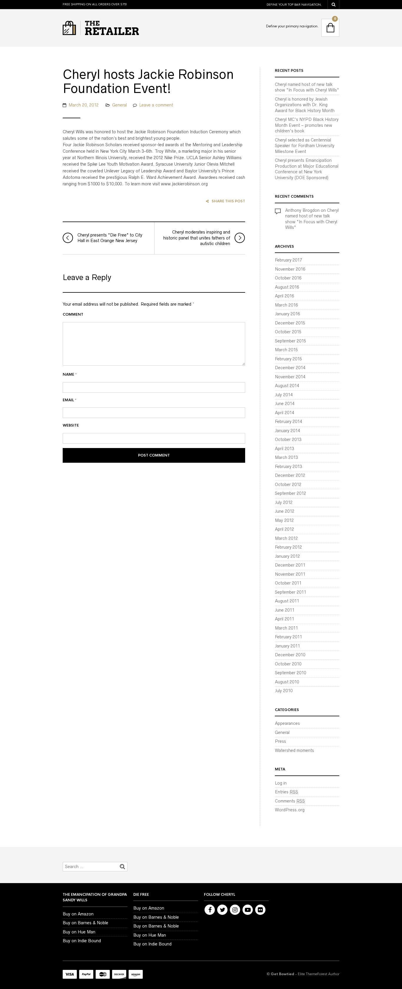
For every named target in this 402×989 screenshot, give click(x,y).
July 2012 (284, 502)
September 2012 (290, 493)
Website (71, 425)
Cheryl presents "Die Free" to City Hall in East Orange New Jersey (109, 238)
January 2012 (287, 556)
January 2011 (287, 646)
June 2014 (284, 403)
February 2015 (288, 359)
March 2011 (286, 628)
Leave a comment (156, 105)
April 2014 (284, 412)
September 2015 (290, 341)
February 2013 (288, 466)
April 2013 (284, 448)
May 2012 (284, 520)
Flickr (260, 909)
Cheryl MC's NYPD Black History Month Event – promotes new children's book (306, 125)
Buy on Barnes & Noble (85, 922)
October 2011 (288, 583)
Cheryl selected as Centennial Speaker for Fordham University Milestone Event (305, 146)
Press (280, 741)
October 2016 (288, 278)
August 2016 (287, 287)
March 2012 (286, 538)
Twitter (222, 909)
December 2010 (290, 654)
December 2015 (290, 323)
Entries (286, 792)
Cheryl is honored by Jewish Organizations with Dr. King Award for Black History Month (305, 105)
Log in (281, 783)
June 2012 (284, 511)
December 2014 (290, 367)
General (119, 105)
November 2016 (290, 269)
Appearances (287, 723)
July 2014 (284, 394)
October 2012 (288, 484)
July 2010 (284, 690)
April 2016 (284, 296)
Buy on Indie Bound (82, 940)
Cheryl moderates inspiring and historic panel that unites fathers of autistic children (196, 238)
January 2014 (287, 430)
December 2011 (290, 565)
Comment (73, 314)
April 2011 (284, 619)
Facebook (209, 909)
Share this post (228, 201)
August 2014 (287, 385)
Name (70, 374)
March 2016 (286, 305)
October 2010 (288, 664)
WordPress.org (290, 809)
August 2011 (287, 601)
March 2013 (286, 457)
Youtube (247, 909)
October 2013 (288, 439)
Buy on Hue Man (79, 932)
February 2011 (288, 637)
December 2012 (290, 475)
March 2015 (286, 349)
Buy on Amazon (78, 914)
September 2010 (290, 672)
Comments (290, 801)
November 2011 (290, 574)
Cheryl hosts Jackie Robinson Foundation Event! (148, 81)
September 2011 (290, 592)
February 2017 (288, 260)
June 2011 (284, 610)
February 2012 (288, 547)
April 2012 (284, 529)
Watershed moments (294, 750)
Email (70, 400)
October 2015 (288, 331)
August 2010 (287, 682)
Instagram (235, 909)
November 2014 (290, 376)
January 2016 (287, 314)
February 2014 (288, 421)
